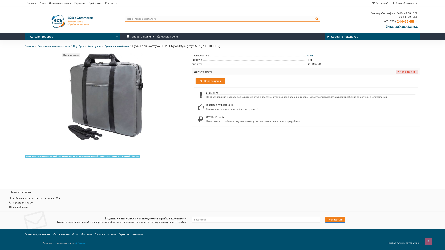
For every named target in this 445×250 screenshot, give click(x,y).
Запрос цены (212, 81)
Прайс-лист (95, 3)
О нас (42, 3)
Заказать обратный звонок (402, 26)
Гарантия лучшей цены (38, 234)
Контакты (111, 3)
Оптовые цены (61, 234)
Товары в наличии (142, 36)
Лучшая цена (169, 36)
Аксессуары (94, 46)
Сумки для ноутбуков (116, 46)
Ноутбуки (78, 46)
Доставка (86, 234)
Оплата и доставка (60, 3)
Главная (31, 3)
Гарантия (79, 3)
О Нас (75, 234)
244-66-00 (399, 21)
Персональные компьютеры (54, 46)
